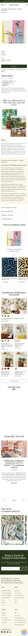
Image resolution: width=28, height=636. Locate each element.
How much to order (6, 620)
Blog (16, 602)
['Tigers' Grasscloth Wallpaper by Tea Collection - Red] (5, 368)
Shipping (3, 613)
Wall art (4, 602)
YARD (3, 60)
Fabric (3, 604)
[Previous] (4, 500)
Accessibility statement (19, 624)
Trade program (18, 593)
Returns (3, 615)
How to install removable (20, 620)
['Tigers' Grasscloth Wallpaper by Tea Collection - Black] (8, 368)
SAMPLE (8, 60)
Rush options (5, 618)
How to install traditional (20, 622)
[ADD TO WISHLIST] (25, 42)
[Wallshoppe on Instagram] (2, 632)
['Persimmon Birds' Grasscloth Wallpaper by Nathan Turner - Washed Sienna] (8, 315)
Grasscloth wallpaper (6, 595)
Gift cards (4, 622)
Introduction (17, 590)
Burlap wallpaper (5, 597)
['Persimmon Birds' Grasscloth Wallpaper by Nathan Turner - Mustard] (14, 306)
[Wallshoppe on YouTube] (7, 632)
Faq (15, 613)
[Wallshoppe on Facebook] (5, 632)
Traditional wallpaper (6, 590)
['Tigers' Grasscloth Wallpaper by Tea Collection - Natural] (7, 359)
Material (3, 51)
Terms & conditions (19, 618)
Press (16, 600)
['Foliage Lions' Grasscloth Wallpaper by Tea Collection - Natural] (21, 359)
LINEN (3, 54)
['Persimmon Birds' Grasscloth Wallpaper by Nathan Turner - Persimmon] (5, 315)
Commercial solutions (19, 595)
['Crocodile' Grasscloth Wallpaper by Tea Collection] (21, 331)
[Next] (24, 500)
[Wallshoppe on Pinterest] (10, 632)
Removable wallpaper (6, 593)
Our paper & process (19, 597)
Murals (3, 600)
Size (2, 57)
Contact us (17, 615)
